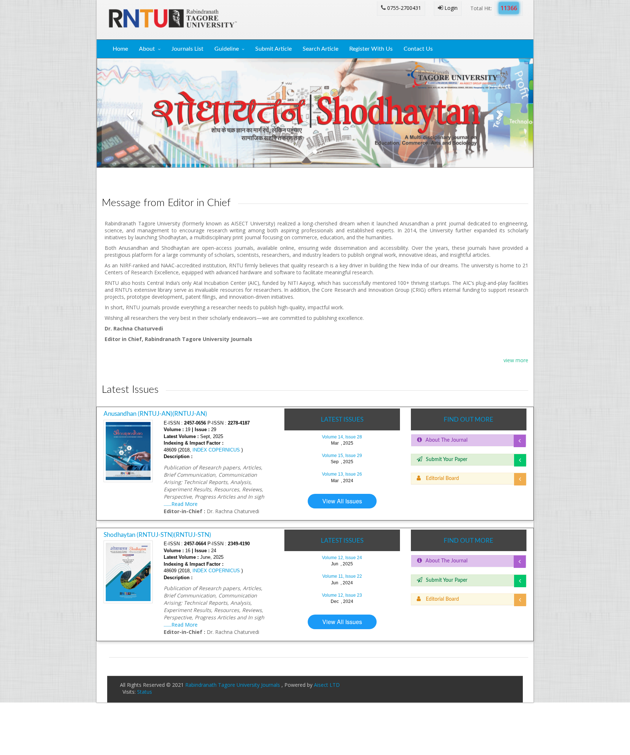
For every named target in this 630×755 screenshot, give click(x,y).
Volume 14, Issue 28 (342, 437)
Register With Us (371, 49)
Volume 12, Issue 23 (342, 595)
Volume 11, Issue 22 (342, 576)
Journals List (187, 49)
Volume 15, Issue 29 (342, 455)
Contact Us (418, 49)
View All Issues (342, 501)
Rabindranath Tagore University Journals (233, 684)
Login (450, 7)
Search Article (320, 49)
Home (120, 49)
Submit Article (273, 49)
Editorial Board (441, 478)
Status (144, 691)
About (147, 49)
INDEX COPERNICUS (215, 450)
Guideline (226, 49)
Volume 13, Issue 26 (342, 474)
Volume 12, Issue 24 (342, 557)
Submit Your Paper (446, 459)
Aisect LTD (327, 684)
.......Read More (181, 503)
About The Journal (446, 440)
